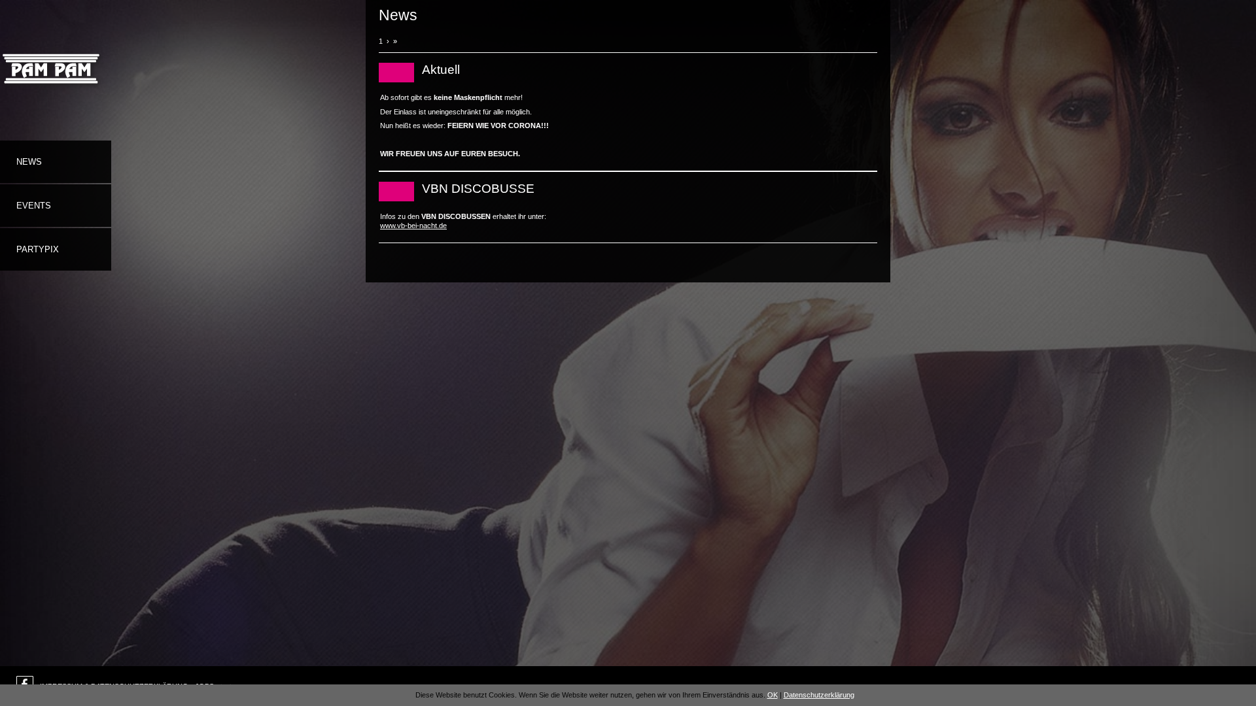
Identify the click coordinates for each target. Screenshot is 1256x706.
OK (772, 695)
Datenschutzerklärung (819, 695)
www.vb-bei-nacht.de (413, 225)
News (29, 162)
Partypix (37, 249)
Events (33, 205)
